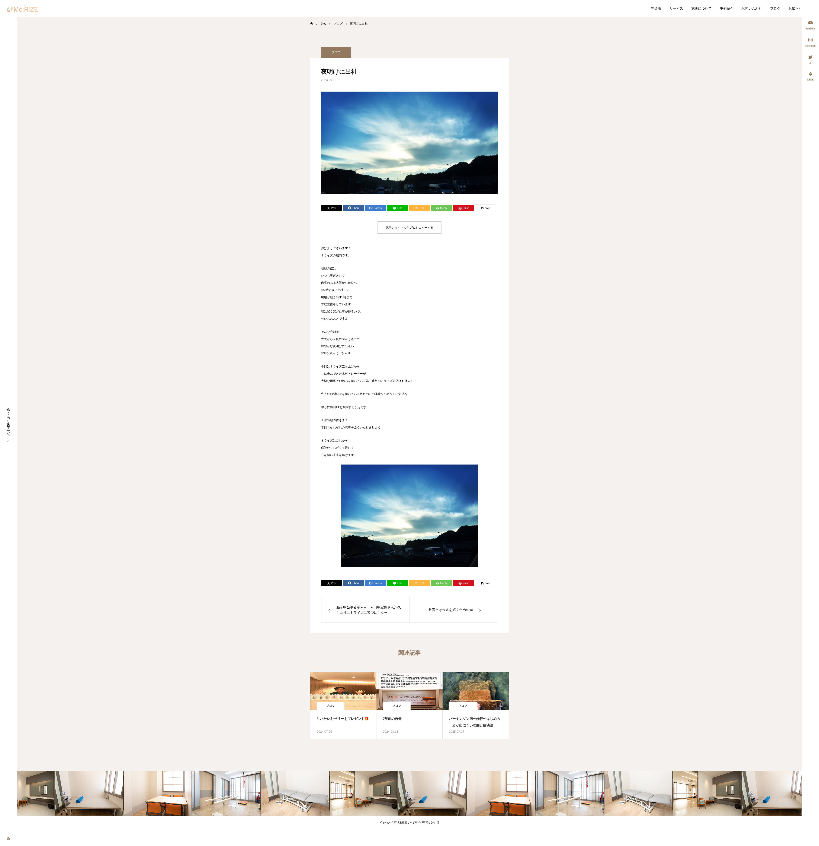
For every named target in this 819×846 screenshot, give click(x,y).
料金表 (656, 8)
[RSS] (8, 838)
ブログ (775, 8)
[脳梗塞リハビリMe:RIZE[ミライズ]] (22, 8)
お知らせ (795, 8)
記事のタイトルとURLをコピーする (409, 227)
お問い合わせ (752, 8)
